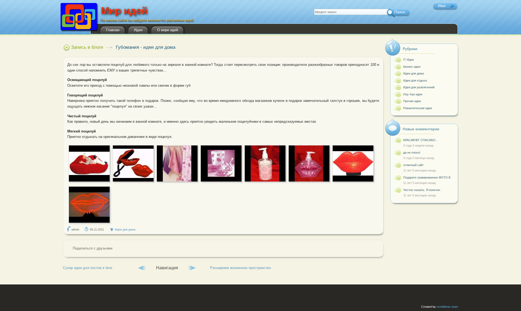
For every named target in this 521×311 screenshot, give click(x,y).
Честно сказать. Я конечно (421, 190)
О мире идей (167, 30)
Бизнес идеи (411, 66)
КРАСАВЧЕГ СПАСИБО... (420, 140)
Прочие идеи (412, 101)
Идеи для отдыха (415, 80)
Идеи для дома (125, 229)
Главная (112, 30)
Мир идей (124, 12)
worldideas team (447, 306)
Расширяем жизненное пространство (240, 268)
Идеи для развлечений (418, 87)
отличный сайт (413, 165)
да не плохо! (411, 152)
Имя (442, 6)
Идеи (138, 30)
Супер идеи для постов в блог (88, 268)
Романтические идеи (417, 108)
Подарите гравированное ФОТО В (426, 177)
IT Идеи (408, 59)
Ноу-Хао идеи (412, 94)
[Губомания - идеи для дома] (89, 181)
